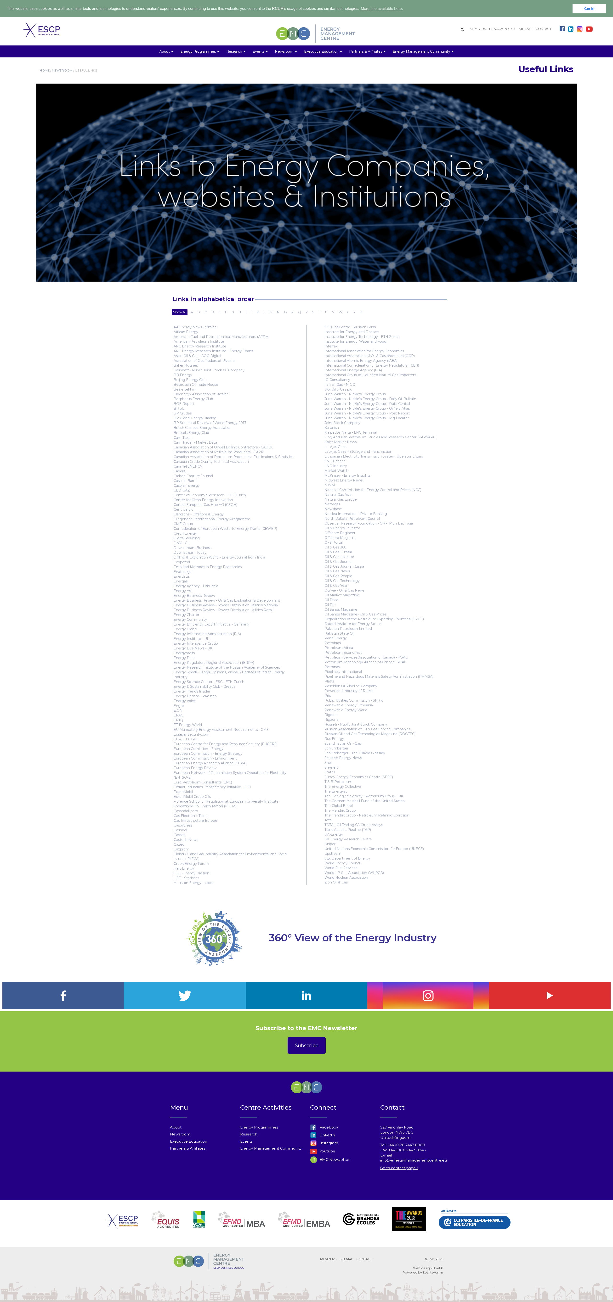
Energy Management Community (270, 1148)
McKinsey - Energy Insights (347, 475)
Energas (180, 581)
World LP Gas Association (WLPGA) (354, 873)
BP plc (179, 408)
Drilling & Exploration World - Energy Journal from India (219, 557)
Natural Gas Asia (337, 494)
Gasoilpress (183, 825)
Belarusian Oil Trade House (196, 384)
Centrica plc (183, 509)
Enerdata (181, 576)
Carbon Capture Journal (193, 476)
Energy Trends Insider (192, 691)
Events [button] (259, 51)
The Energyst (335, 791)
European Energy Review (195, 768)
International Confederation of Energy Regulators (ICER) (371, 365)
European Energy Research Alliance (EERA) (210, 763)
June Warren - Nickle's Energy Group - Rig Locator (366, 418)
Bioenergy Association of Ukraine (201, 394)
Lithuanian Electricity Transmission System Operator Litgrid (373, 456)
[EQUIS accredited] (165, 1225)
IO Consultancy (337, 380)
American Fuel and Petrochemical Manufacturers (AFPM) (222, 337)
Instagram (328, 1143)
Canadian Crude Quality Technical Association (211, 461)
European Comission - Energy (198, 749)
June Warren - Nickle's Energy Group (355, 394)
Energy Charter (186, 615)
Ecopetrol (182, 562)
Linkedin (327, 1135)
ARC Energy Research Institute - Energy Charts (213, 351)
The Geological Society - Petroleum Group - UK (363, 796)
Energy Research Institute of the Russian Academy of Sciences (227, 667)
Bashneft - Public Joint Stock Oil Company (209, 370)
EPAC (178, 715)
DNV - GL (182, 543)
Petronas (332, 667)
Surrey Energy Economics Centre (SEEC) (358, 777)
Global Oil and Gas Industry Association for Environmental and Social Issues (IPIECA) (230, 856)
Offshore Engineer (339, 533)
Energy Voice (185, 701)
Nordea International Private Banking (355, 514)
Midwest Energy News (343, 480)
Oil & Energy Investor (342, 528)
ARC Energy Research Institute (200, 346)
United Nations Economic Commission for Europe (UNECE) (374, 849)
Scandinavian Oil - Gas (342, 743)
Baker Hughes (186, 365)
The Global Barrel (338, 806)
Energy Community (190, 619)
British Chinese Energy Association (203, 427)
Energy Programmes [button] (198, 51)
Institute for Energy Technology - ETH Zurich (362, 337)
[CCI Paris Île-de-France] (475, 1225)
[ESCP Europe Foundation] (122, 1225)
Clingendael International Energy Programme (212, 519)
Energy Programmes (259, 1127)
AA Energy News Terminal (195, 327)
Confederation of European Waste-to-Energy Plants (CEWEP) (225, 528)
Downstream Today (190, 552)
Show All (179, 312)
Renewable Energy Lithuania (348, 705)
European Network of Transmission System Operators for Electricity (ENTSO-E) (230, 775)
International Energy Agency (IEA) (353, 370)
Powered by (412, 1272)
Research (248, 1134)
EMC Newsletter (334, 1159)
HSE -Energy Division (191, 873)
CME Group (183, 524)
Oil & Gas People (338, 576)
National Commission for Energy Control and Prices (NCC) (372, 490)
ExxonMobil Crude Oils (192, 796)
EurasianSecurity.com (192, 734)
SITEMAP (526, 29)
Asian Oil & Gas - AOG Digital (197, 356)
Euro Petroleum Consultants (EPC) (203, 782)
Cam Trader (183, 438)
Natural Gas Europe (340, 499)
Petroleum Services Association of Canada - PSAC (366, 657)
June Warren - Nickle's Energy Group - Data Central (367, 404)
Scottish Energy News (343, 758)
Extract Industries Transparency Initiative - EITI (212, 787)
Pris (327, 695)
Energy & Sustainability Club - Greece (205, 686)
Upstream (332, 853)
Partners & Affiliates (187, 1148)
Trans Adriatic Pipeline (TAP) (347, 829)
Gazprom (181, 849)
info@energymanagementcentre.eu (413, 1160)
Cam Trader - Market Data (195, 442)
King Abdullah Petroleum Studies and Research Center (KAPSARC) (380, 437)
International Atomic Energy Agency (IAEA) (360, 360)
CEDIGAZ (182, 490)
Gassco (180, 835)
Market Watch (336, 471)
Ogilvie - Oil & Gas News (344, 590)
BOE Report (184, 404)
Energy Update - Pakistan (195, 696)
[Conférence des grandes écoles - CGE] (361, 1225)
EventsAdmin (433, 1272)
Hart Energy (184, 868)
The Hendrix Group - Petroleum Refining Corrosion (366, 815)
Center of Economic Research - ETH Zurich (210, 495)
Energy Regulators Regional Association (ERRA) (214, 662)
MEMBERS (478, 29)
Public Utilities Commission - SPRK (353, 700)
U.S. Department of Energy (347, 858)
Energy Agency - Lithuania (196, 586)
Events (246, 1141)
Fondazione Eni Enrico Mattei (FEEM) (205, 806)
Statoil (329, 772)
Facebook (328, 1127)
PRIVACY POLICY (502, 29)
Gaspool (180, 830)
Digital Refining (187, 538)
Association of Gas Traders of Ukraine (204, 360)
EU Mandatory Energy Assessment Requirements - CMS (221, 729)
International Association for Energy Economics (364, 351)
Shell (328, 762)
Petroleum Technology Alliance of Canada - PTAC (365, 662)
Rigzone (331, 719)
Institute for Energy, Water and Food (355, 341)
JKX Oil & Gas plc (338, 389)
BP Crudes (183, 413)
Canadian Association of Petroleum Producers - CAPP (219, 452)
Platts (329, 681)
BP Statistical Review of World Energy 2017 (210, 423)
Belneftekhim (185, 389)
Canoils (179, 471)
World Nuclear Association (346, 877)
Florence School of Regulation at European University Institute (226, 801)
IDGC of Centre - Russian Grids (350, 327)
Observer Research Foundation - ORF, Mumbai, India (368, 523)
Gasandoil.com (186, 811)
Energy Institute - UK (191, 639)
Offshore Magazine (340, 538)
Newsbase (333, 509)
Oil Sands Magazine (340, 609)
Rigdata (331, 715)
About (176, 1127)
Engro (179, 706)
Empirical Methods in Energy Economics (208, 567)
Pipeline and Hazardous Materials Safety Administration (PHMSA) (378, 676)
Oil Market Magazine (341, 595)
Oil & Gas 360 (335, 547)
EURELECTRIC (186, 739)
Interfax (330, 346)
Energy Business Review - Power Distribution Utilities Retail (223, 610)
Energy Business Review (194, 595)
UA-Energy (333, 834)
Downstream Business (192, 548)
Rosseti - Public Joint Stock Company (355, 724)
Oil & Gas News (337, 571)
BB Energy (183, 375)
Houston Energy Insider (194, 883)
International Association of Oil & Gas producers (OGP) (369, 356)
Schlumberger (336, 748)
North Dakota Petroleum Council (352, 518)
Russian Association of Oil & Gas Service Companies (367, 729)
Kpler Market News (340, 442)
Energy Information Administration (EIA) (207, 634)
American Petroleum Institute (199, 341)
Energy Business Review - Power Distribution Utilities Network (226, 605)
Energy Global (185, 629)
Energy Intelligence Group (196, 643)
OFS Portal (333, 542)
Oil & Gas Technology (342, 581)
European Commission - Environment (205, 758)
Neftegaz (332, 504)
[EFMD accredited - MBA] (241, 1225)
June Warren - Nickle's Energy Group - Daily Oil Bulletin (370, 399)
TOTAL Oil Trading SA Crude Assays (353, 825)
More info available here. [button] (382, 8)
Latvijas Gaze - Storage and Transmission (358, 451)
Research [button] (234, 51)
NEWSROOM (62, 70)
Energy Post (184, 658)
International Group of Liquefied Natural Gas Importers (370, 375)
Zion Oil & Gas (336, 882)
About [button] (165, 51)
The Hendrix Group (340, 810)
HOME (45, 70)
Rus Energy (334, 739)
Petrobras (332, 643)
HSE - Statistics (186, 878)
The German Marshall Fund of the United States (364, 801)
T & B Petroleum (338, 782)
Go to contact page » (399, 1168)
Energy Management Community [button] (422, 51)
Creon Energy (185, 533)
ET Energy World (188, 725)
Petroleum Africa (338, 648)
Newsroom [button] (285, 51)
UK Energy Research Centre (348, 839)
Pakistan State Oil (339, 633)
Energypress (184, 653)
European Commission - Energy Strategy (208, 753)
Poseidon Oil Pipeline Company (350, 686)
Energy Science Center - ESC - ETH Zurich (209, 682)
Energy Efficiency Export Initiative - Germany (211, 624)
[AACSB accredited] (199, 1225)
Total (328, 820)
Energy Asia (183, 591)
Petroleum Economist (343, 652)
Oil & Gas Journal (338, 561)
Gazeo (179, 844)
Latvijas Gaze (335, 447)
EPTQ (178, 720)
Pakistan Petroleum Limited (348, 628)
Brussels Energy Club (191, 432)
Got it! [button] (589, 9)
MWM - (330, 485)
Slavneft (331, 767)
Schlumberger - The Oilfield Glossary (354, 753)
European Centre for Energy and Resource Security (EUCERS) (226, 744)
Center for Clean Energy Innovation (203, 500)
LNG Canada (335, 461)
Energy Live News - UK (193, 648)
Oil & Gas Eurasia (338, 552)
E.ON (178, 710)
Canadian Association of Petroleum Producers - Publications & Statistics (233, 457)
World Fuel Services (340, 868)
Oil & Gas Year (335, 585)
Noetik (437, 1268)
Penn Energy (335, 638)
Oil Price (331, 600)
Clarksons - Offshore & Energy (199, 514)
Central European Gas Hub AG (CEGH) (205, 505)
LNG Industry (335, 466)
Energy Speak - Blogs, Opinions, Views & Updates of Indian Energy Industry (229, 674)
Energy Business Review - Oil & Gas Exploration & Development (227, 600)
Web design (422, 1268)
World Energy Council (342, 863)
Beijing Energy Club (190, 380)
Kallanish (331, 427)
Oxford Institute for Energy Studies (353, 624)
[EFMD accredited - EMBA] (304, 1225)
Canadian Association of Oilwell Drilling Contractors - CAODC (224, 447)
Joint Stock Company (342, 423)
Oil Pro (330, 605)
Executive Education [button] (322, 51)
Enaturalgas (183, 572)
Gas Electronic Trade (191, 816)
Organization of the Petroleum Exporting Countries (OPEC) (374, 619)
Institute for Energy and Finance (351, 332)
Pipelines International (343, 672)
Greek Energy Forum (191, 863)
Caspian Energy (187, 485)
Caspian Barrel (185, 481)
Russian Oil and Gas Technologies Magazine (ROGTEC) (369, 734)
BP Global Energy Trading (195, 418)
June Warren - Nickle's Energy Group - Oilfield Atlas (367, 408)
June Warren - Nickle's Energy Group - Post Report (367, 413)
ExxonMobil (183, 792)
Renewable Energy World (345, 710)
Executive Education (188, 1141)
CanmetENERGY (188, 466)
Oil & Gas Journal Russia (344, 566)
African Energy (186, 332)
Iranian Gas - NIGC (339, 384)
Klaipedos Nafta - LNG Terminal (350, 432)
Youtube (327, 1151)
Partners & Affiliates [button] (366, 51)
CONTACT (543, 29)
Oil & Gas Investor (339, 557)
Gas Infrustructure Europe (195, 820)
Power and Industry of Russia (349, 691)
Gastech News (186, 840)
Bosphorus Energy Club (193, 399)
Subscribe (306, 1045)
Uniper (329, 844)
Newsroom (180, 1134)
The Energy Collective (342, 786)
